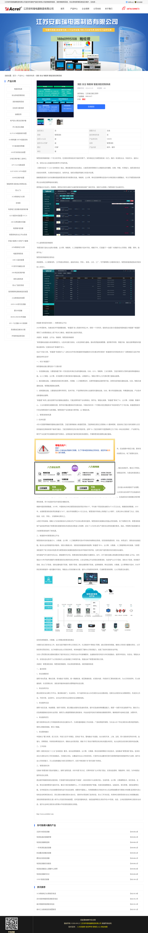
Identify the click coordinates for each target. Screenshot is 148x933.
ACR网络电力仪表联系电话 (46, 893)
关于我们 (108, 9)
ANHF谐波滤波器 (43, 879)
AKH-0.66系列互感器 (18, 304)
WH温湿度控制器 (18, 146)
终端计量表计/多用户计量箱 (18, 241)
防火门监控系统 (18, 285)
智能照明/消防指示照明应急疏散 (18, 184)
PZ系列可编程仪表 (18, 266)
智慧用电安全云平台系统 (18, 235)
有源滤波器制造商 (43, 842)
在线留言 (91, 107)
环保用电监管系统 (18, 336)
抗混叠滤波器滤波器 (44, 853)
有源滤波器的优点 (43, 874)
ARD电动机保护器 (18, 273)
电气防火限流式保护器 (18, 121)
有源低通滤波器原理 (44, 837)
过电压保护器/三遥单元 (18, 159)
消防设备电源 (18, 279)
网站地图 (104, 927)
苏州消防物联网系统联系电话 (47, 899)
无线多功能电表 (18, 108)
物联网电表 (30, 76)
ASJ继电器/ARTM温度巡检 (18, 140)
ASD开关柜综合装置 (18, 152)
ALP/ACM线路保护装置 (18, 133)
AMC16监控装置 (18, 260)
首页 (62, 9)
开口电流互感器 (18, 127)
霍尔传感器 (18, 310)
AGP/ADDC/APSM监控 (18, 171)
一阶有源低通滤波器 (44, 848)
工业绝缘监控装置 (18, 298)
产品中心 (74, 9)
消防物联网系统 (18, 102)
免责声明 (89, 927)
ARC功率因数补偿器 (18, 222)
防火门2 (18, 190)
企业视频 (85, 9)
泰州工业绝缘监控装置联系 (46, 909)
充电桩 (18, 203)
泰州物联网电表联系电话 (45, 904)
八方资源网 (81, 927)
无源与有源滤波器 (43, 832)
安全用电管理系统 (18, 95)
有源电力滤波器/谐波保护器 (18, 209)
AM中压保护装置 (18, 178)
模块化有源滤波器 (43, 858)
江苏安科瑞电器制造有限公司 (39, 8)
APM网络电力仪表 (18, 247)
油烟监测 (18, 114)
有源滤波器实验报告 (44, 863)
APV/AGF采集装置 (18, 165)
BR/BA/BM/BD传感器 (18, 317)
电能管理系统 (18, 254)
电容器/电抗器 (18, 228)
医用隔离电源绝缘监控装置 (18, 292)
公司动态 (97, 9)
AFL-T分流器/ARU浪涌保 (18, 323)
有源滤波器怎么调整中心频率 (47, 869)
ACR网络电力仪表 (18, 197)
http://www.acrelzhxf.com (45, 814)
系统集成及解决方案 (18, 329)
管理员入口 (96, 927)
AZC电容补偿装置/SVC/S (18, 216)
